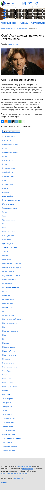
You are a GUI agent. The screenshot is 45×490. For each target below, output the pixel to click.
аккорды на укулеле (25, 466)
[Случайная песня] (30, 3)
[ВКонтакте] (2, 121)
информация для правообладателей (14, 473)
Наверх (3, 483)
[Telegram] (16, 121)
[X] (13, 121)
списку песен (14, 44)
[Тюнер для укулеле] (24, 3)
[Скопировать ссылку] (23, 121)
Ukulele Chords (17, 478)
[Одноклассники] (6, 121)
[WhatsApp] (20, 121)
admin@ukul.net (27, 469)
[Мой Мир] (9, 121)
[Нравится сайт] (36, 3)
